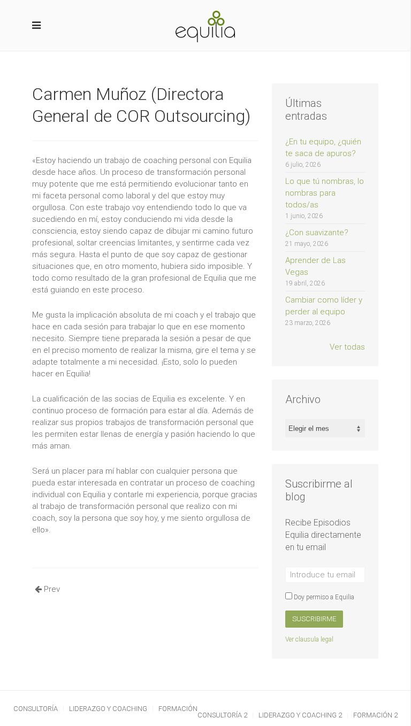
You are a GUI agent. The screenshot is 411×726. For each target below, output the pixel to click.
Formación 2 (375, 715)
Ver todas (347, 347)
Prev (51, 589)
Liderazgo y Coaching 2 (300, 715)
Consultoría (35, 709)
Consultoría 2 (222, 715)
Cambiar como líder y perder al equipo (323, 311)
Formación (177, 709)
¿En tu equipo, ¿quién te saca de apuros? (323, 152)
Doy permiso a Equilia (323, 597)
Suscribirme (314, 619)
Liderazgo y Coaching (108, 709)
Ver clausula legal (309, 639)
